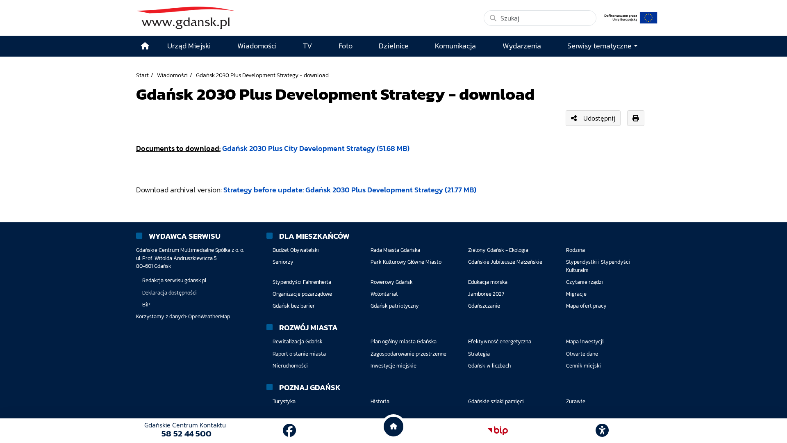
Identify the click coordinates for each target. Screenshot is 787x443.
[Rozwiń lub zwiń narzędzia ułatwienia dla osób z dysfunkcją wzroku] (602, 430)
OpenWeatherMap (209, 316)
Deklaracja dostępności (169, 293)
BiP (146, 304)
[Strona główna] (145, 46)
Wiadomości (172, 75)
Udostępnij (599, 118)
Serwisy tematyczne (599, 46)
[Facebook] (289, 431)
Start (142, 75)
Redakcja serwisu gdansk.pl (174, 280)
